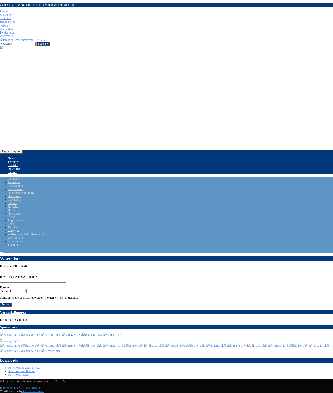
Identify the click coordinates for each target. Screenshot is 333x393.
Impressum (14, 199)
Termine (13, 161)
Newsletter (14, 213)
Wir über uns (15, 237)
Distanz (4, 287)
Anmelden (14, 178)
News (11, 158)
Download (14, 168)
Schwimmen (15, 241)
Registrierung (16, 220)
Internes (12, 172)
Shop (11, 224)
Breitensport (15, 189)
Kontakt (13, 165)
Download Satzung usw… (24, 367)
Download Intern (18, 374)
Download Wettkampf (21, 371)
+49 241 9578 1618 (19, 4)
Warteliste (14, 230)
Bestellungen (16, 185)
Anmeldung (15, 182)
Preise (11, 217)
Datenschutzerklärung (21, 192)
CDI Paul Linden (33, 391)
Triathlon (13, 244)
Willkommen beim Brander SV (26, 234)
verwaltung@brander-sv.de (57, 4)
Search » (43, 43)
